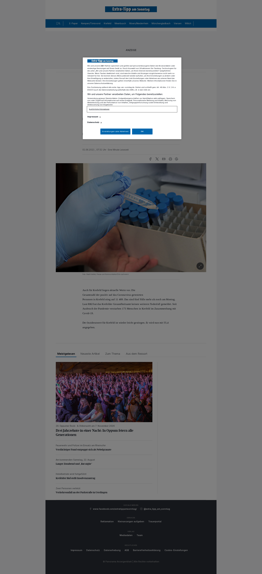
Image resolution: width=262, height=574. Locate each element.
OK (142, 131)
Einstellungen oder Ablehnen (115, 131)
